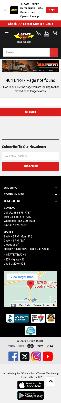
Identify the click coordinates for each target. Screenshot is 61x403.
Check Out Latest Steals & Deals (30, 24)
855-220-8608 (26, 220)
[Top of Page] (50, 381)
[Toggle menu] (6, 35)
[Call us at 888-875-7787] (39, 33)
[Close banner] (5, 10)
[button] (46, 34)
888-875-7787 (22, 212)
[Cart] (54, 33)
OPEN (52, 10)
